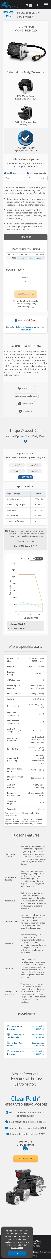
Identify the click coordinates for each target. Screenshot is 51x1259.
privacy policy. (17, 1247)
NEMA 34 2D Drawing (14, 1027)
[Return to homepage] (9, 7)
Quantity (24, 277)
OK (17, 1253)
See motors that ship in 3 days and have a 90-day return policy (25, 329)
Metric (39, 558)
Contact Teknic (18, 823)
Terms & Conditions (42, 1252)
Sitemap (34, 1255)
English (32, 558)
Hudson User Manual (15, 1044)
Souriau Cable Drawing (15, 1052)
